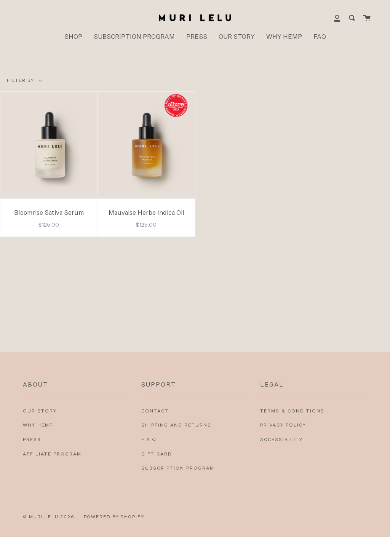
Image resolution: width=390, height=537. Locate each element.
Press (32, 440)
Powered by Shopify (114, 517)
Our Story (40, 411)
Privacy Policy (283, 425)
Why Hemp (38, 425)
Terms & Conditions (292, 411)
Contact (155, 411)
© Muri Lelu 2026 (49, 517)
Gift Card (156, 454)
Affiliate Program (52, 454)
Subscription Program (177, 468)
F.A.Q (149, 440)
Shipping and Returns (176, 425)
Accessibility (281, 440)
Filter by (21, 80)
